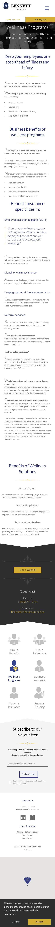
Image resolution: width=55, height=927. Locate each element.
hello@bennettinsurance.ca (27, 612)
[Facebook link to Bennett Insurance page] (32, 817)
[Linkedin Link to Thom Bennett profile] (23, 817)
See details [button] (10, 914)
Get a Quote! (27, 569)
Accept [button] (39, 922)
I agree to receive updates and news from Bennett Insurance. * (29, 782)
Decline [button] (15, 922)
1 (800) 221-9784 (13, 19)
